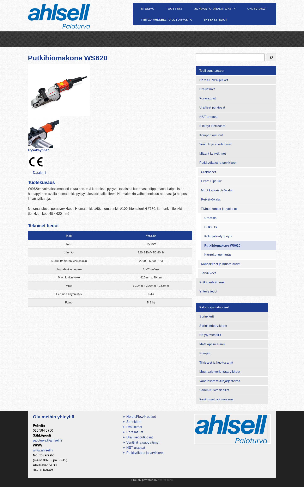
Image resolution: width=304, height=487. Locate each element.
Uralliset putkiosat (212, 107)
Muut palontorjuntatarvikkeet (219, 371)
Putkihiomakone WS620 (222, 245)
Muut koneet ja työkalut (220, 208)
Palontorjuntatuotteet (214, 307)
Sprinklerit (206, 316)
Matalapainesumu (212, 344)
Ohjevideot (257, 8)
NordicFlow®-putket (213, 80)
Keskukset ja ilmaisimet (216, 399)
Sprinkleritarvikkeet (213, 325)
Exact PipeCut (211, 181)
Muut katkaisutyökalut (217, 190)
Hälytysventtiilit (210, 335)
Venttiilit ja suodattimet (215, 144)
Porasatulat (207, 98)
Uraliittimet (207, 89)
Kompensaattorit (211, 135)
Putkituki (210, 227)
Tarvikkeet (208, 273)
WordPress (165, 479)
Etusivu (147, 8)
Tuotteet (174, 8)
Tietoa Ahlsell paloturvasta (166, 19)
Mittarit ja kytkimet (212, 153)
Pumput (205, 353)
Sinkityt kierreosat (212, 126)
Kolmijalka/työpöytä (218, 236)
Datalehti (39, 172)
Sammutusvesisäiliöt (214, 390)
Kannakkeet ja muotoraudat (221, 264)
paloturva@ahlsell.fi (47, 440)
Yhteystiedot (215, 19)
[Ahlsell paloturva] (59, 21)
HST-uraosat (208, 116)
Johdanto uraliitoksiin (215, 8)
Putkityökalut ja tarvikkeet (218, 162)
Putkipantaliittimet (212, 282)
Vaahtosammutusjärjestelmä (219, 381)
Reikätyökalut (211, 199)
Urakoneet (208, 172)
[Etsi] (271, 57)
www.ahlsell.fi (43, 450)
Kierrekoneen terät (217, 254)
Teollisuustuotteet (211, 70)
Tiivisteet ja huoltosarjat (216, 362)
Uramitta (210, 218)
